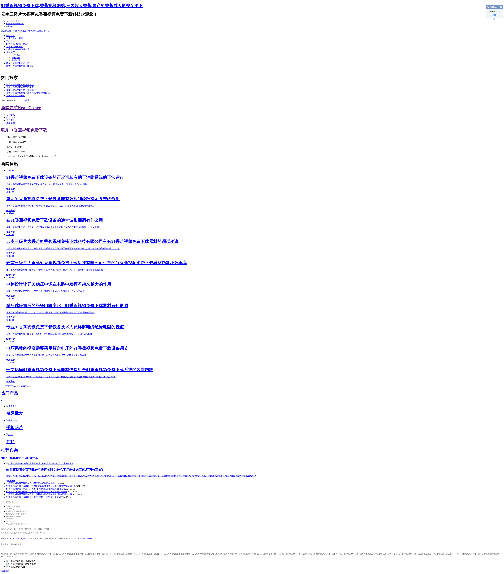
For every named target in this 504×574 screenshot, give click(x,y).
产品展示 (10, 41)
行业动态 (16, 58)
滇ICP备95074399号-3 (86, 539)
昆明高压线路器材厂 (15, 95)
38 (10, 386)
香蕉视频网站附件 (14, 47)
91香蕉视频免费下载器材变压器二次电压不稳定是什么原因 (33, 497)
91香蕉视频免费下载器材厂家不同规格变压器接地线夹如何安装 (35, 489)
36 (6, 386)
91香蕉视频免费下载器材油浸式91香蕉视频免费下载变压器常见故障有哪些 (41, 486)
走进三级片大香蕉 (14, 38)
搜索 (27, 100)
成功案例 (10, 123)
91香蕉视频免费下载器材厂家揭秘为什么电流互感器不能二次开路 (36, 491)
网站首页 (10, 35)
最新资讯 (16, 60)
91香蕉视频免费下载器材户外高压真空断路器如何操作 (31, 483)
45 (25, 386)
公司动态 (16, 55)
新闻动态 (10, 52)
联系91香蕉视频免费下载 (17, 63)
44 (23, 386)
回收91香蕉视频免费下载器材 (20, 66)
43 (21, 386)
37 (8, 386)
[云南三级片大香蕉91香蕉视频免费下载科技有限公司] (26, 31)
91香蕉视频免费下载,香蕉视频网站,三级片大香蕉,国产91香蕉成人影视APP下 (72, 5)
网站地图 (5, 571)
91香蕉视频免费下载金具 (17, 49)
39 (12, 386)
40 (14, 386)
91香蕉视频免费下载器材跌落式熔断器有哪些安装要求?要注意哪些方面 (39, 494)
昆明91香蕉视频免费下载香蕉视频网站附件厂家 (28, 93)
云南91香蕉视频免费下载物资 (20, 87)
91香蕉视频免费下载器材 (17, 44)
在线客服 (493, 15)
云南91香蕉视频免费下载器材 (20, 84)
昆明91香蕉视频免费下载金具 (20, 90)
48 (28, 386)
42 (18, 386)
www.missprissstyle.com (19, 539)
